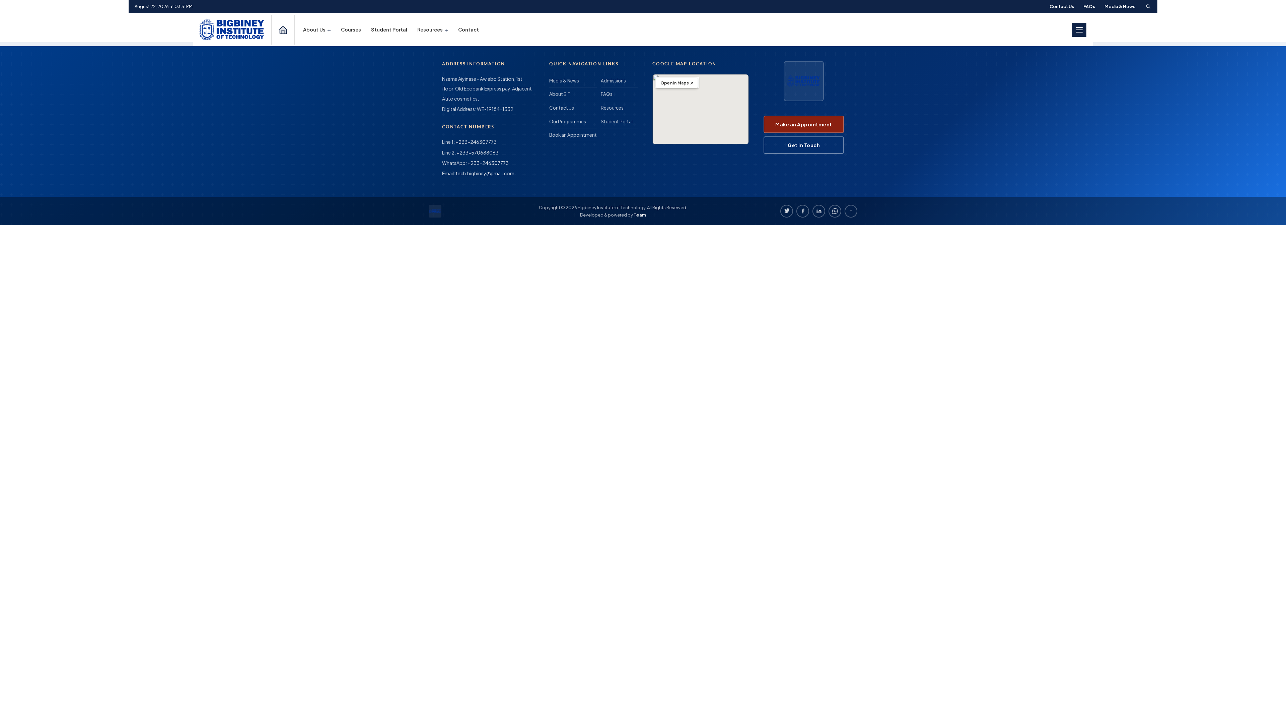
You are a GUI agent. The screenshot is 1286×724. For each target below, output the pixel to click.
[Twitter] (786, 211)
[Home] (283, 30)
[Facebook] (802, 211)
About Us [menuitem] (317, 30)
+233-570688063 (477, 152)
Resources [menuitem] (432, 30)
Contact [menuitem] (468, 29)
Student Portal (617, 121)
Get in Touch (804, 145)
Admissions (613, 80)
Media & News (1119, 6)
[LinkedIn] (818, 211)
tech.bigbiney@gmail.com (485, 173)
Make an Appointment (803, 124)
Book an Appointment (573, 135)
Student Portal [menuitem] (389, 29)
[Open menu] (1079, 30)
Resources (612, 108)
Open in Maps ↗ (676, 82)
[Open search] (1148, 6)
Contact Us (1062, 6)
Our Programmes (567, 121)
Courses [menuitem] (351, 29)
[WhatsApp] (835, 211)
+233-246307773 (476, 142)
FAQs (1089, 6)
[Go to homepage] (233, 29)
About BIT (560, 94)
